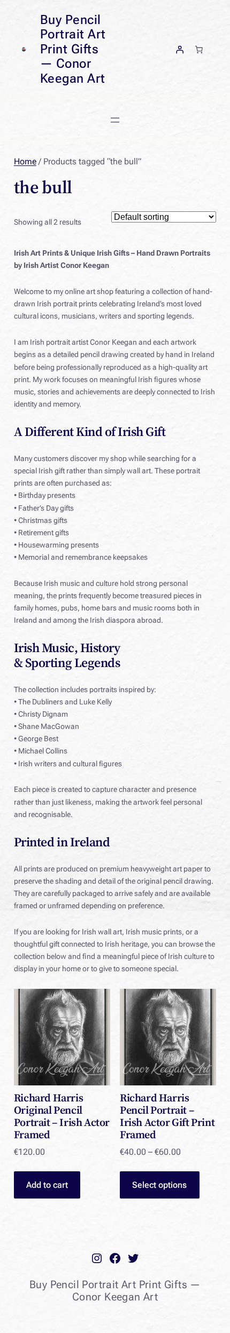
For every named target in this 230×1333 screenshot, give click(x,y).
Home (25, 161)
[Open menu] (115, 120)
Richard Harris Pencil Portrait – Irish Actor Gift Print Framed (167, 1116)
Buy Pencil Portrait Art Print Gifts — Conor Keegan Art (73, 49)
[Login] (179, 49)
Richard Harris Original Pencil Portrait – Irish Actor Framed (62, 1116)
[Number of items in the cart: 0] (199, 49)
